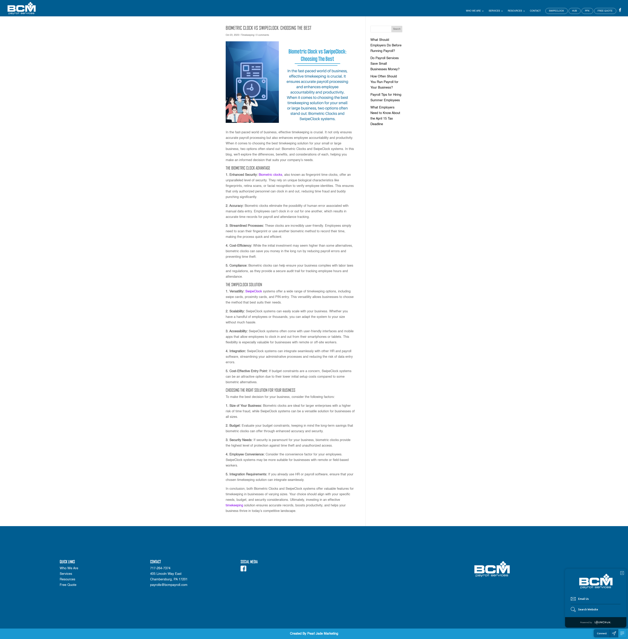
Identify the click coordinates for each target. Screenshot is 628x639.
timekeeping (234, 505)
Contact (535, 11)
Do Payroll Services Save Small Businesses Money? (385, 64)
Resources (515, 11)
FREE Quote (605, 11)
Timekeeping (247, 35)
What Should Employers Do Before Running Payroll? (385, 45)
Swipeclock (556, 11)
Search (397, 29)
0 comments (262, 35)
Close (622, 573)
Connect (602, 633)
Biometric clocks (270, 175)
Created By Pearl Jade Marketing (314, 633)
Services (494, 11)
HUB (574, 11)
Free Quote (68, 585)
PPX (587, 11)
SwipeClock (253, 291)
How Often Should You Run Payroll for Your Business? (384, 82)
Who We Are (473, 11)
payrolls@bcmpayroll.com (168, 585)
